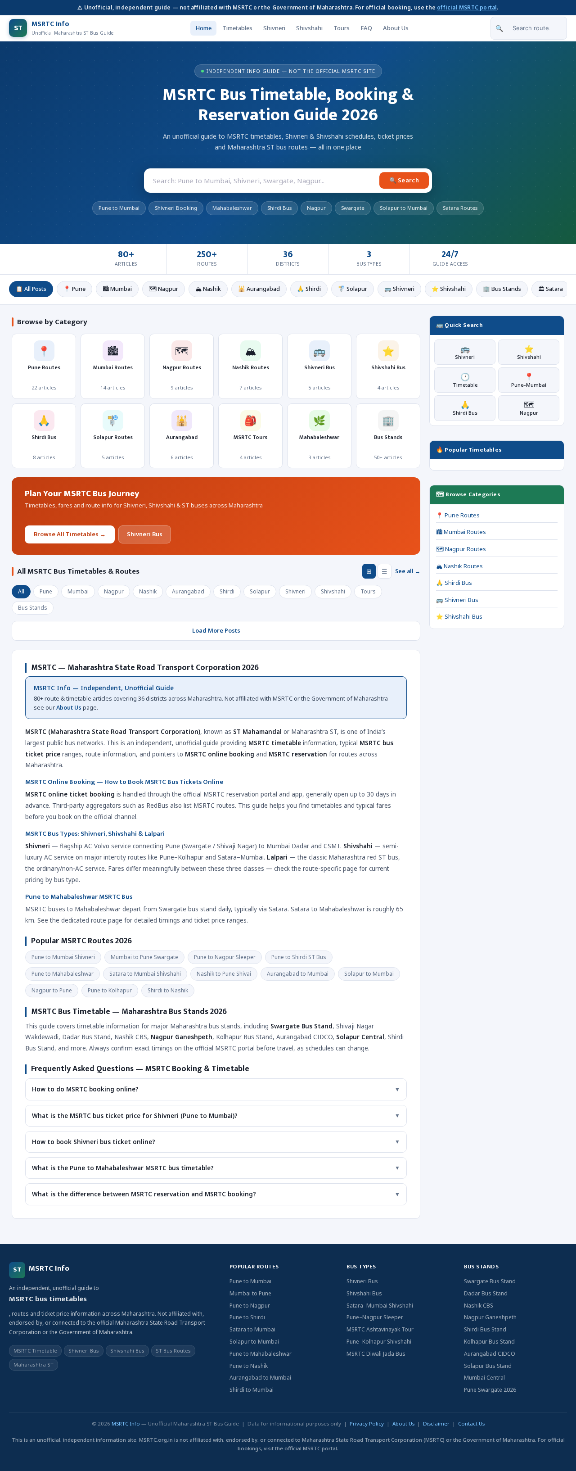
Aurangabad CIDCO (489, 1354)
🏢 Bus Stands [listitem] (502, 289)
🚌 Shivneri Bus (457, 600)
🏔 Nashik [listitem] (208, 289)
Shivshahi (309, 28)
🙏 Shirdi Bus (454, 583)
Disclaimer (436, 1423)
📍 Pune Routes (458, 515)
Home (203, 28)
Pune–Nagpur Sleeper (374, 1317)
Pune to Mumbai (250, 1281)
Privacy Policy (367, 1423)
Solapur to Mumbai (254, 1341)
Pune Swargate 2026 (490, 1390)
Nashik (148, 591)
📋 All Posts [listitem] (31, 289)
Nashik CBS (478, 1305)
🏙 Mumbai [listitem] (117, 289)
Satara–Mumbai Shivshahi (379, 1305)
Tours (341, 28)
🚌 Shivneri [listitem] (399, 289)
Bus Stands (32, 607)
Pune (46, 591)
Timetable (465, 379)
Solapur (260, 591)
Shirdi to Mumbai (252, 1390)
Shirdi (227, 591)
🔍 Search (404, 180)
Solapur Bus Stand (488, 1366)
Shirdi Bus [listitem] (279, 207)
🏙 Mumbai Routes (461, 532)
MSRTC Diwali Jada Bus (375, 1354)
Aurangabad (188, 591)
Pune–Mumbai (528, 379)
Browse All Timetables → (70, 534)
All (21, 591)
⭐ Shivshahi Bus (459, 616)
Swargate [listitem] (352, 207)
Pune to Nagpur (250, 1305)
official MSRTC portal (467, 7)
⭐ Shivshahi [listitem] (449, 289)
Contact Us (471, 1423)
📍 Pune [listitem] (74, 289)
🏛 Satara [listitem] (550, 289)
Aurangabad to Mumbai (260, 1377)
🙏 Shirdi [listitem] (309, 289)
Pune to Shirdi (247, 1317)
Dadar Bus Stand (486, 1293)
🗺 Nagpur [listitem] (163, 289)
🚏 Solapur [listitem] (352, 289)
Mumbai (78, 591)
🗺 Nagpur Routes (461, 549)
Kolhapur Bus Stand (489, 1341)
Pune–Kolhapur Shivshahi (378, 1341)
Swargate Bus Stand (490, 1281)
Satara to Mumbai (252, 1329)
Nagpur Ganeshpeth (490, 1317)
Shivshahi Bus (364, 1293)
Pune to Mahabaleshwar (261, 1354)
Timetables (237, 28)
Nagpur (114, 591)
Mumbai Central (484, 1377)
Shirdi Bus (465, 407)
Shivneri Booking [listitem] (176, 207)
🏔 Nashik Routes (459, 566)
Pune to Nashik (249, 1366)
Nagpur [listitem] (316, 207)
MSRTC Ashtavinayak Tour (380, 1329)
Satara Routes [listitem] (460, 207)
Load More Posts (216, 630)
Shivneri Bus (144, 534)
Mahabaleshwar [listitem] (232, 207)
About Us (396, 28)
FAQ (366, 28)
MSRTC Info (126, 1423)
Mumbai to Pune (250, 1293)
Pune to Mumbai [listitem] (119, 207)
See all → (407, 571)
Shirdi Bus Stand (485, 1329)
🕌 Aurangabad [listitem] (259, 289)
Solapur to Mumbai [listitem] (404, 207)
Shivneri (274, 28)
